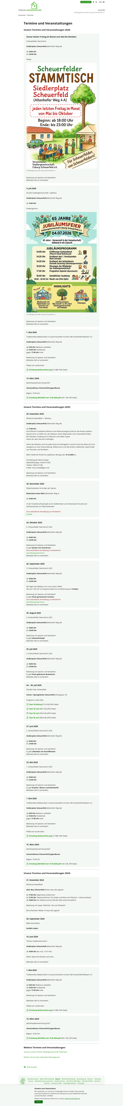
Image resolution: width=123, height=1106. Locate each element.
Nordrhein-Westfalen (73, 1081)
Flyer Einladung (35, 704)
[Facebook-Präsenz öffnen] (93, 2)
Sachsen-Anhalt (56, 1083)
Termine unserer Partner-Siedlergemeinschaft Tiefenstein (45, 1052)
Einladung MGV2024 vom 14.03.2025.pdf (45, 864)
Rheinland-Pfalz (87, 1081)
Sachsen (47, 1083)
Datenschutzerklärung (72, 1099)
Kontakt (29, 514)
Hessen (30, 1081)
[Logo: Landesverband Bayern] (38, 6)
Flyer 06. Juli (34, 718)
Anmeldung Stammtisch (35, 553)
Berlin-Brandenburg (68, 1079)
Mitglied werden (85, 2)
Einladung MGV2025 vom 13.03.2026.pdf (45, 398)
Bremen (90, 1079)
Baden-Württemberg (47, 1079)
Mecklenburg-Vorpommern (44, 1081)
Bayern (58, 1079)
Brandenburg (81, 1079)
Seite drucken (32, 1067)
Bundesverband (33, 1079)
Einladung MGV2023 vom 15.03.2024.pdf (45, 1038)
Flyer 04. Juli (34, 709)
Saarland (97, 1081)
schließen (38, 1102)
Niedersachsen (60, 1081)
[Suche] (96, 2)
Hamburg (97, 1079)
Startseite (21, 15)
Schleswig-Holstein (69, 1083)
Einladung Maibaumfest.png (40, 370)
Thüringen (80, 1083)
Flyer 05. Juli (34, 713)
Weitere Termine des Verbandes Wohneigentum (42, 1057)
